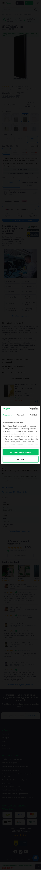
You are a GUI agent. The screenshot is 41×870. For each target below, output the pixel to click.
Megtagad (20, 459)
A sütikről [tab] (33, 415)
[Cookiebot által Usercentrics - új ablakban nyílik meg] (29, 408)
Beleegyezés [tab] (7, 415)
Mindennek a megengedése (20, 452)
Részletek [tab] (20, 415)
